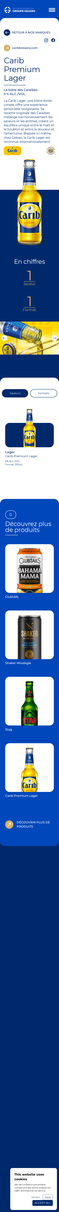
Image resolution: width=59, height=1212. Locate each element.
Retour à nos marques (31, 32)
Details (36, 1197)
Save (48, 1197)
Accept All (42, 1202)
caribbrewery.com (25, 47)
